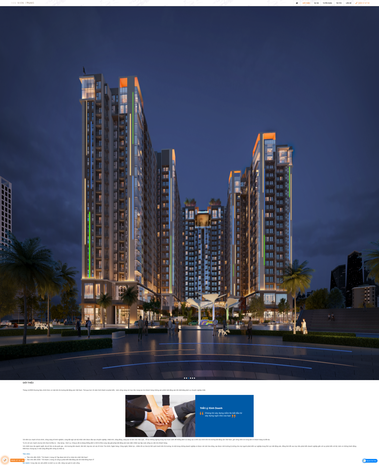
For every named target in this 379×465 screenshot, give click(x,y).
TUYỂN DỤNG (327, 3)
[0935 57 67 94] (5, 460)
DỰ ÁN (316, 3)
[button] (184, 378)
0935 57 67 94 (364, 3)
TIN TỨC (339, 3)
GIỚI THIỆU (306, 3)
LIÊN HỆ (348, 3)
